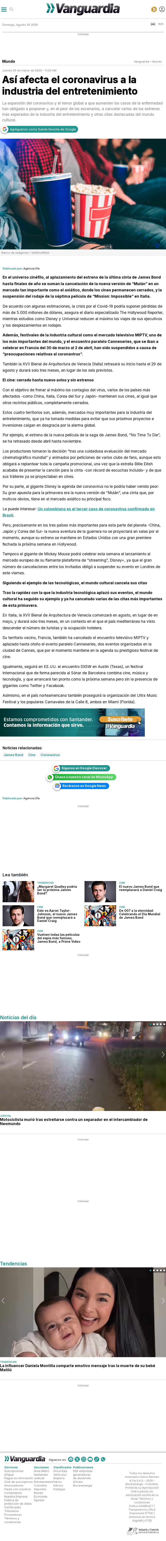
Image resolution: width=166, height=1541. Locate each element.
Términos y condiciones (12, 1520)
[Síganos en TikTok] (96, 1459)
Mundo (157, 61)
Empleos (59, 1478)
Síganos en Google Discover (84, 768)
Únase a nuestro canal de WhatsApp (84, 777)
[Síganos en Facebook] (70, 1459)
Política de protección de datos (18, 1502)
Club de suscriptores (18, 1482)
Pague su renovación (18, 1478)
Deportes (40, 1489)
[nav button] (3, 9)
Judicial (5, 1115)
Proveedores (13, 1514)
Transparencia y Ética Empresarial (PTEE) (142, 1511)
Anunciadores (13, 1485)
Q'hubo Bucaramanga (82, 1483)
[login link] (162, 9)
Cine (122, 882)
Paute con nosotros (17, 1489)
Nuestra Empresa (15, 1496)
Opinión (39, 1500)
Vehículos (60, 1474)
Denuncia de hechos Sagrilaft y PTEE (142, 1519)
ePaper (9, 1474)
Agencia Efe (31, 268)
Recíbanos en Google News (84, 786)
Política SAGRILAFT (141, 1506)
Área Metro (41, 1471)
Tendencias (45, 882)
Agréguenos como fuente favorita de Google (43, 129)
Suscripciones (14, 1471)
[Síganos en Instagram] (83, 1459)
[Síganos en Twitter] (77, 1459)
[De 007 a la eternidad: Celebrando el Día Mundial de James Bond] (100, 915)
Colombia (40, 1485)
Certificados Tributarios (12, 1509)
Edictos (58, 1485)
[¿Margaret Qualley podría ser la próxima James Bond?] (18, 891)
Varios (57, 1482)
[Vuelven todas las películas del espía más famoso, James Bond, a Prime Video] (18, 939)
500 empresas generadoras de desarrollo (83, 1474)
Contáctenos (13, 1492)
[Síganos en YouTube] (90, 1459)
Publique (59, 1489)
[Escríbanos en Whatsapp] (103, 1459)
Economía (40, 1496)
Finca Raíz (60, 1471)
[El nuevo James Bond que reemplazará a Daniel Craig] (100, 891)
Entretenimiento (44, 1482)
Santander (41, 1474)
